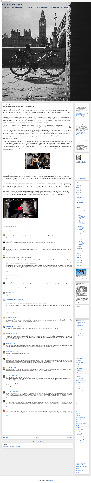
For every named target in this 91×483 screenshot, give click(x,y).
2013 (78, 255)
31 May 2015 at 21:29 (14, 351)
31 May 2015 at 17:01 (17, 333)
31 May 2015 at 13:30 (17, 326)
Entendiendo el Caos (80, 368)
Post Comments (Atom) (40, 441)
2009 (78, 262)
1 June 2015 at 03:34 (12, 367)
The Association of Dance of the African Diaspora (81, 440)
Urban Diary (80, 213)
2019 (78, 189)
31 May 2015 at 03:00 (15, 255)
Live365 (77, 396)
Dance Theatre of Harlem (81, 354)
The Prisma (78, 459)
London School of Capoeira (81, 401)
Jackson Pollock (79, 388)
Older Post (69, 437)
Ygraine (7, 375)
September (80, 202)
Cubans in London (16, 227)
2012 (78, 257)
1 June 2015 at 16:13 (14, 391)
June (79, 205)
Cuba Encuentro (79, 352)
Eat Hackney (78, 364)
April (79, 246)
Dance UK (78, 356)
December (80, 197)
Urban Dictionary (81, 239)
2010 (78, 260)
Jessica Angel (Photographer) (82, 390)
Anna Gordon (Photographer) (81, 335)
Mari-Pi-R (7, 351)
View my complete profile (81, 178)
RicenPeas (78, 413)
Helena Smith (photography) (81, 380)
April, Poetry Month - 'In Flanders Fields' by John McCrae (81, 133)
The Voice (78, 461)
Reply (7, 237)
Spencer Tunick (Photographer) (79, 434)
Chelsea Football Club (80, 348)
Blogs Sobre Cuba (79, 341)
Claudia (7, 282)
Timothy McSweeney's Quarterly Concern (80, 464)
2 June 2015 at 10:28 (16, 400)
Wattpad (77, 468)
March (79, 248)
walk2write (8, 391)
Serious (77, 421)
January (80, 251)
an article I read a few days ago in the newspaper (49, 109)
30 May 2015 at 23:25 (13, 241)
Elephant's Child (9, 234)
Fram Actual (8, 255)
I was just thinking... (80, 382)
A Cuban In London (12, 4)
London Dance (79, 398)
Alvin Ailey (78, 331)
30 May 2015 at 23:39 (12, 247)
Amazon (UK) (78, 333)
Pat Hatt (7, 241)
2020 (78, 187)
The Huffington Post (80, 448)
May (79, 207)
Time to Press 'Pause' (80, 106)
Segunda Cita (78, 419)
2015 (78, 195)
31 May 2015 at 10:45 (13, 282)
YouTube (77, 472)
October (80, 200)
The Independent (79, 450)
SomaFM (78, 427)
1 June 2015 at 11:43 (13, 375)
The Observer (78, 457)
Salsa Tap (78, 415)
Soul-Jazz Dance (79, 429)
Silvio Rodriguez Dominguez (81, 423)
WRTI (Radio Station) (80, 470)
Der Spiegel (78, 360)
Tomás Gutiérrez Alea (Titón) (81, 466)
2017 (78, 192)
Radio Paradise (79, 409)
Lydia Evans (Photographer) (81, 402)
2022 (78, 183)
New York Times (79, 407)
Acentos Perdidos (79, 325)
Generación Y (78, 376)
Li (6, 358)
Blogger (51, 480)
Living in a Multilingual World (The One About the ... (81, 222)
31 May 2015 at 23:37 (11, 358)
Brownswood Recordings (81, 343)
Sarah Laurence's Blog (80, 417)
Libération (78, 394)
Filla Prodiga (78, 370)
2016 (78, 194)
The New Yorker (79, 455)
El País (77, 366)
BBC (77, 337)
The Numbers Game (26, 227)
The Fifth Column (79, 444)
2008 (78, 263)
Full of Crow (78, 374)
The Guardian (78, 446)
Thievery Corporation (34, 227)
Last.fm (77, 392)
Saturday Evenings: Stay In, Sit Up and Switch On (82, 125)
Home (37, 437)
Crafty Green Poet (9, 326)
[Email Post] (19, 226)
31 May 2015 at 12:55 (14, 317)
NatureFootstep (9, 400)
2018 (78, 190)
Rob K (7, 367)
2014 (78, 253)
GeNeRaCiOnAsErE (80, 378)
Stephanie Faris (9, 410)
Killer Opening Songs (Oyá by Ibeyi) (81, 232)
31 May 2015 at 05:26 (15, 275)
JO (6, 343)
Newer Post (5, 437)
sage (7, 247)
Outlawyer (8, 317)
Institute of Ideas (79, 384)
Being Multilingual (79, 339)
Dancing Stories (79, 358)
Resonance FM (79, 411)
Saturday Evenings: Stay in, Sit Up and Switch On (81, 228)
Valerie (7, 292)
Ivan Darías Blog (79, 386)
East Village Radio (79, 362)
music (21, 227)
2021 (78, 185)
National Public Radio (80, 405)
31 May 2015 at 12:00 (19, 299)
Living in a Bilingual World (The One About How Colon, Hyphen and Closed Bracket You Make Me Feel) (82, 115)
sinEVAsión (78, 425)
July (79, 204)
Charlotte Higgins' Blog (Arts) (81, 345)
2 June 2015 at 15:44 (16, 410)
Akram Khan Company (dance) (82, 329)
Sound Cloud (78, 431)
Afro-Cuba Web (79, 327)
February (80, 250)
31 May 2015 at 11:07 (13, 292)
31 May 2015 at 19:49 (11, 343)
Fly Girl (77, 372)
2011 (78, 258)
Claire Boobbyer (79, 350)
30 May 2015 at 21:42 (16, 234)
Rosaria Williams (9, 333)
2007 (78, 265)
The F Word (78, 442)
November (80, 199)
